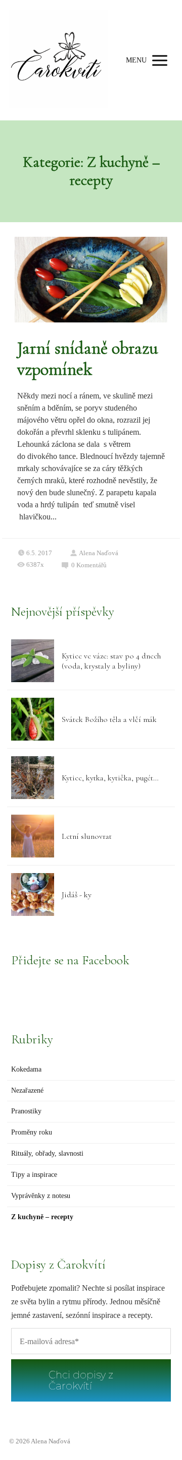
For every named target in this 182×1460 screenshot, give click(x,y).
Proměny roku (31, 1132)
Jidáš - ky (77, 895)
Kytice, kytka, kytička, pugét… (110, 778)
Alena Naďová (98, 553)
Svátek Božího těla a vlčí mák (109, 719)
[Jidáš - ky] (32, 894)
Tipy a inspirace (34, 1174)
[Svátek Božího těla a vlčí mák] (32, 719)
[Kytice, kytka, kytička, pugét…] (32, 777)
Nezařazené (27, 1090)
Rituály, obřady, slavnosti (47, 1153)
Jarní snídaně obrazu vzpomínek (87, 359)
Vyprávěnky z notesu (40, 1196)
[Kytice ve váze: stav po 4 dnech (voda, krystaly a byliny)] (32, 660)
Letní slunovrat (87, 836)
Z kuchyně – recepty (42, 1217)
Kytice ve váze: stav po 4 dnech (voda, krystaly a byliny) (111, 661)
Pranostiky (26, 1111)
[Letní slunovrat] (32, 836)
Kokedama (26, 1069)
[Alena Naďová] (58, 60)
